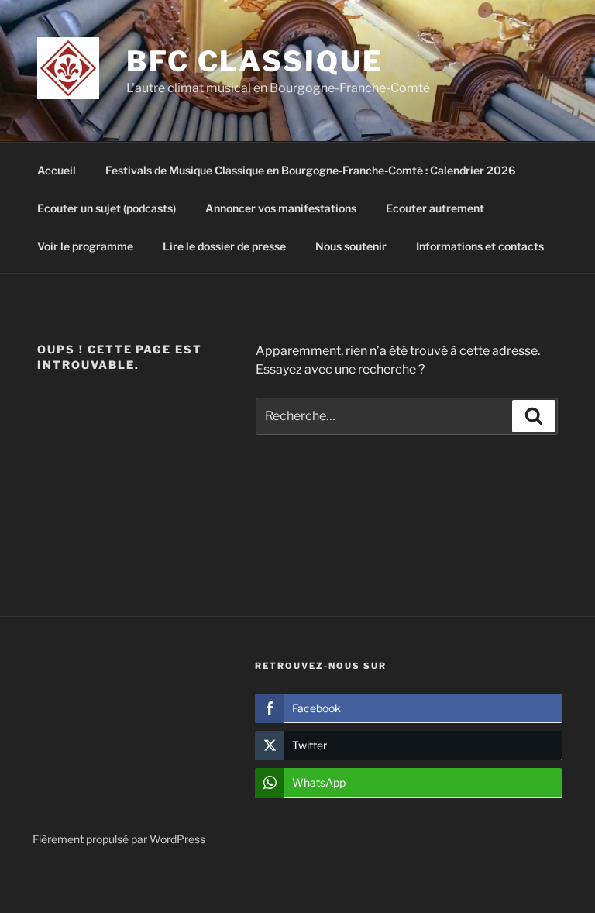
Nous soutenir (351, 246)
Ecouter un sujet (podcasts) (106, 208)
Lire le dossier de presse (224, 246)
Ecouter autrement (435, 208)
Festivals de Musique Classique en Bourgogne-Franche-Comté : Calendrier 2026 (310, 170)
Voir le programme (85, 246)
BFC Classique (254, 61)
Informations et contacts (480, 246)
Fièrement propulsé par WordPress (119, 839)
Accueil (56, 170)
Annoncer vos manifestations (280, 208)
